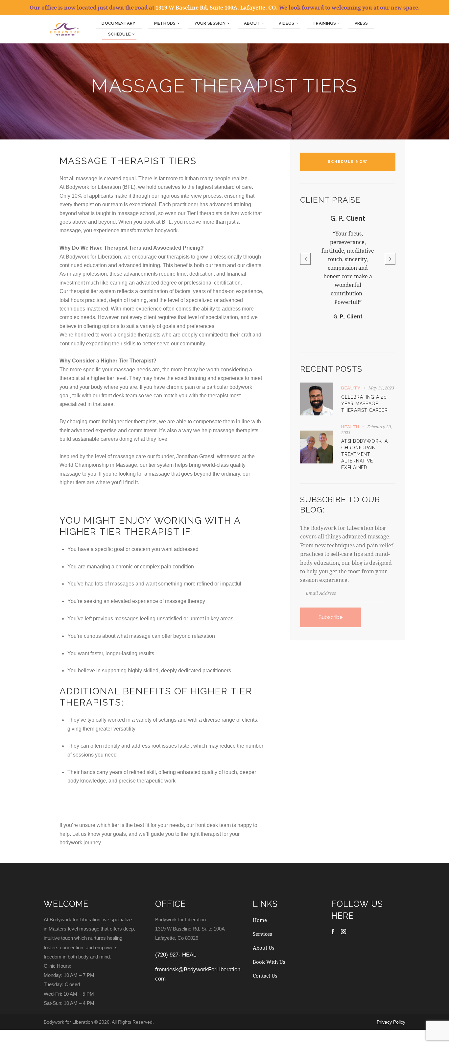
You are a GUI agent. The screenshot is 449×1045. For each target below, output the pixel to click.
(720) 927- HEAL (175, 955)
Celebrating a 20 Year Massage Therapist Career (364, 403)
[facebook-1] (333, 931)
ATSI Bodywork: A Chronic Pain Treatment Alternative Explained (364, 454)
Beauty (351, 387)
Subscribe (331, 617)
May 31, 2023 (381, 387)
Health (350, 426)
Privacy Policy (391, 1022)
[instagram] (343, 931)
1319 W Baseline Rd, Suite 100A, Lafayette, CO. (216, 7)
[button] (305, 259)
